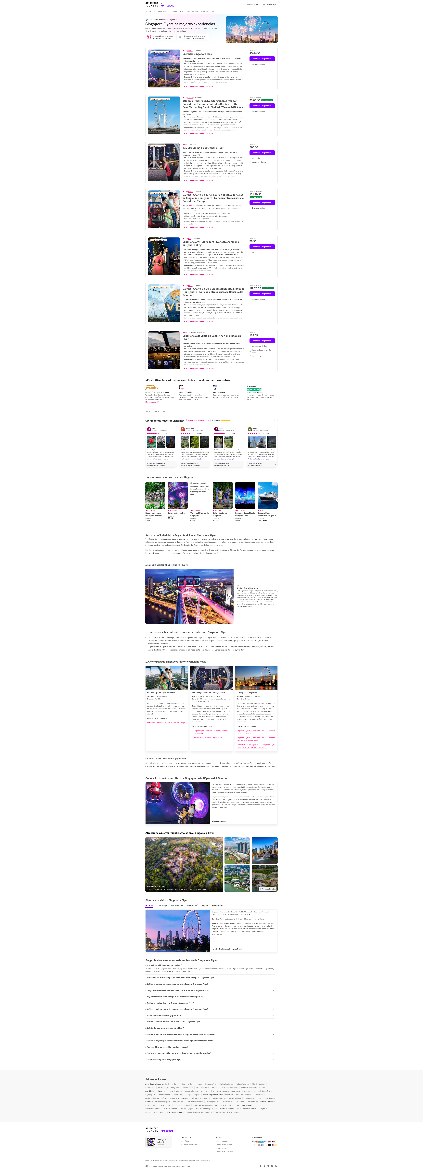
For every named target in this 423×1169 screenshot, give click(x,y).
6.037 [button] (190, 285)
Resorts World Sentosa (229, 1087)
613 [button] (189, 238)
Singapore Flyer (211, 1084)
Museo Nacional (235, 1098)
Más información (218, 821)
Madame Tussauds (242, 1084)
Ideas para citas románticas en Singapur (252, 1109)
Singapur (148, 411)
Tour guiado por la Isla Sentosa (182, 1087)
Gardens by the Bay (172, 1084)
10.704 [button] (190, 98)
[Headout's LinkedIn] (261, 1166)
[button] (151, 442)
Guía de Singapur (186, 1109)
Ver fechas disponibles (262, 58)
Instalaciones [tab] (177, 905)
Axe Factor (246, 1091)
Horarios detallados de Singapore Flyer (226, 949)
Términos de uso (222, 1148)
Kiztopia (187, 1105)
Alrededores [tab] (217, 905)
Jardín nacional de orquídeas (156, 1098)
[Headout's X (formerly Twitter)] (276, 1166)
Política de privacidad (224, 1145)
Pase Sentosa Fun (202, 1087)
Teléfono (186, 1141)
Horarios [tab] (149, 905)
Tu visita (174, 11)
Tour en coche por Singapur (192, 1084)
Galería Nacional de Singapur (200, 1098)
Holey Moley (178, 1094)
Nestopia (215, 1087)
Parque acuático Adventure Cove (253, 1087)
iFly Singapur (150, 1094)
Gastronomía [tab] (193, 905)
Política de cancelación (224, 1152)
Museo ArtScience (219, 1098)
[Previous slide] (151, 68)
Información (162, 11)
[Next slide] (177, 68)
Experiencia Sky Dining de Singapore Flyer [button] (207, 737)
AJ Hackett (205, 1091)
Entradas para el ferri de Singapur (227, 1112)
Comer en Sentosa (164, 1094)
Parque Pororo (233, 1105)
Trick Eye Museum (258, 1084)
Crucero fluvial (252, 1102)
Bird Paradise (246, 1094)
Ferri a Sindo (239, 1102)
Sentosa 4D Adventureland (203, 1105)
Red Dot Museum (250, 1098)
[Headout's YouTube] (268, 1166)
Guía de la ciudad (207, 11)
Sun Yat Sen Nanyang (267, 1098)
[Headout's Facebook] (272, 1166)
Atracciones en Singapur (189, 11)
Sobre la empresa (222, 1141)
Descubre (151, 11)
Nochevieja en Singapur (204, 1109)
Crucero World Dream (195, 1102)
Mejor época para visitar (154, 1112)
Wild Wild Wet (166, 1105)
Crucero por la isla (212, 1102)
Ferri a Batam (227, 1102)
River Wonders (259, 1094)
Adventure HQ (220, 1105)
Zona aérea (235, 1091)
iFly (212, 1091)
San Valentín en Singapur (225, 1109)
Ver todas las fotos (269, 889)
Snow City (177, 1105)
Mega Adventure (223, 1091)
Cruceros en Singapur (162, 1102)
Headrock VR (150, 1087)
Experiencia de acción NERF (263, 1091)
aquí (190, 205)
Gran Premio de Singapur (173, 1091)
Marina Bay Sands (226, 1084)
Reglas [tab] (205, 905)
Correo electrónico (190, 1145)
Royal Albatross (178, 1102)
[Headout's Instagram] (264, 1166)
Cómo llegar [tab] (162, 905)
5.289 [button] (190, 191)
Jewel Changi (163, 1087)
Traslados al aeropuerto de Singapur (198, 1112)
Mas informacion (151, 402)
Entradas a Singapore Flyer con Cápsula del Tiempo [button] (166, 722)
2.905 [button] (190, 51)
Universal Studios (151, 1105)
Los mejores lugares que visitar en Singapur (161, 1109)
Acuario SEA (174, 1098)
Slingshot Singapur (193, 1094)
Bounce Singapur (191, 1091)
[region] (164, 68)
